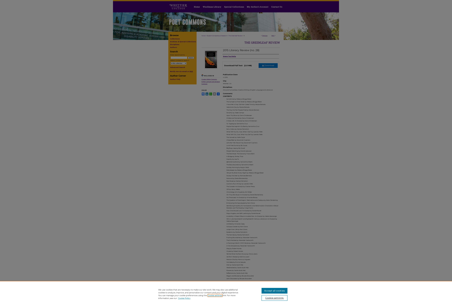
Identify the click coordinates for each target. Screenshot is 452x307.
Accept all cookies (274, 290)
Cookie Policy (184, 298)
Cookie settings (215, 295)
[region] (226, 294)
